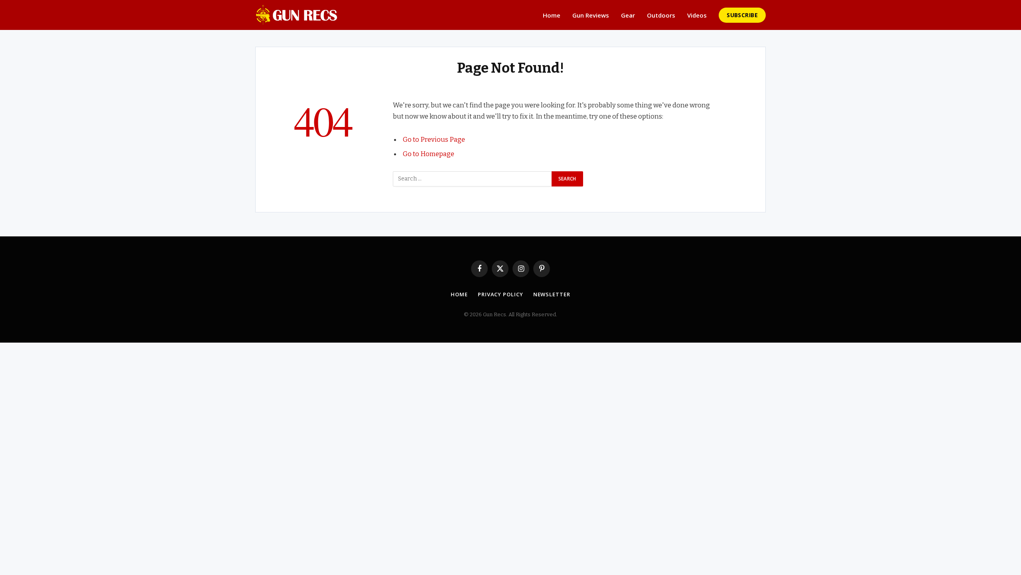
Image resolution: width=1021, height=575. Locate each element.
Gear (628, 15)
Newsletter (551, 294)
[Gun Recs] (296, 15)
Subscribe (742, 15)
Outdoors (661, 15)
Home (551, 15)
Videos (697, 15)
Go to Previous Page (434, 139)
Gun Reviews (590, 15)
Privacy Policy (500, 294)
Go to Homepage (428, 154)
